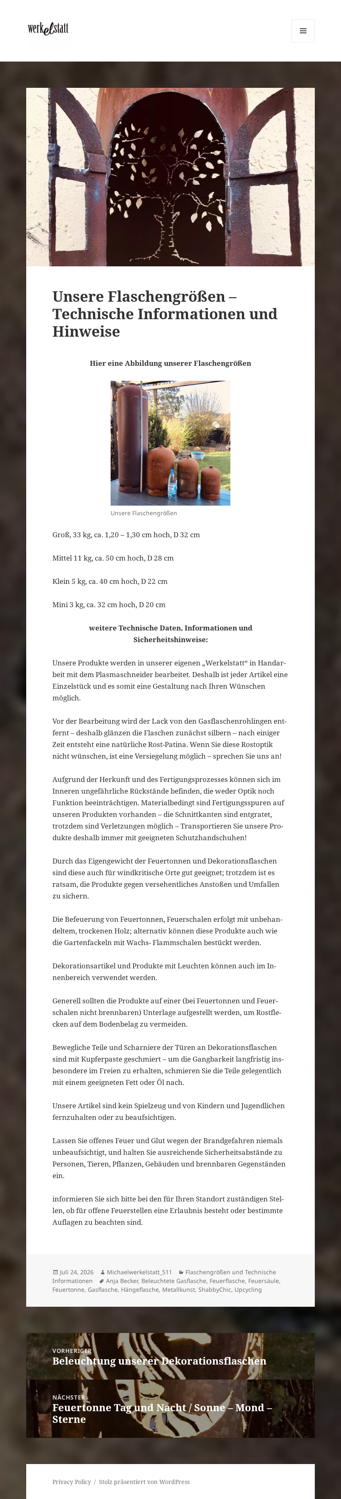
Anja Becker (122, 1281)
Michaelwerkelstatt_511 (139, 1272)
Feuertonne (68, 1289)
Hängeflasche (140, 1289)
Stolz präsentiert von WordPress (144, 1482)
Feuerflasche (227, 1281)
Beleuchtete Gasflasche (173, 1281)
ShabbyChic (214, 1289)
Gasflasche (103, 1289)
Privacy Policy (71, 1482)
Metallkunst (178, 1289)
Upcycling (248, 1289)
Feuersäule (263, 1281)
